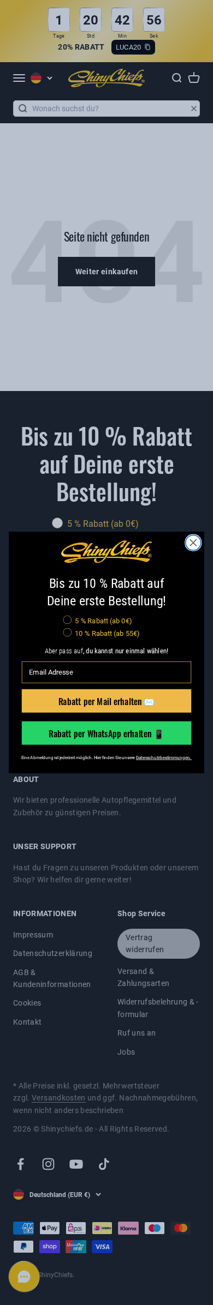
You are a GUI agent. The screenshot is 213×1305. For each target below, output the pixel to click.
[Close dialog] (193, 542)
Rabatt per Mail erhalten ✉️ (106, 700)
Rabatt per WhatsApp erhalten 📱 (107, 732)
